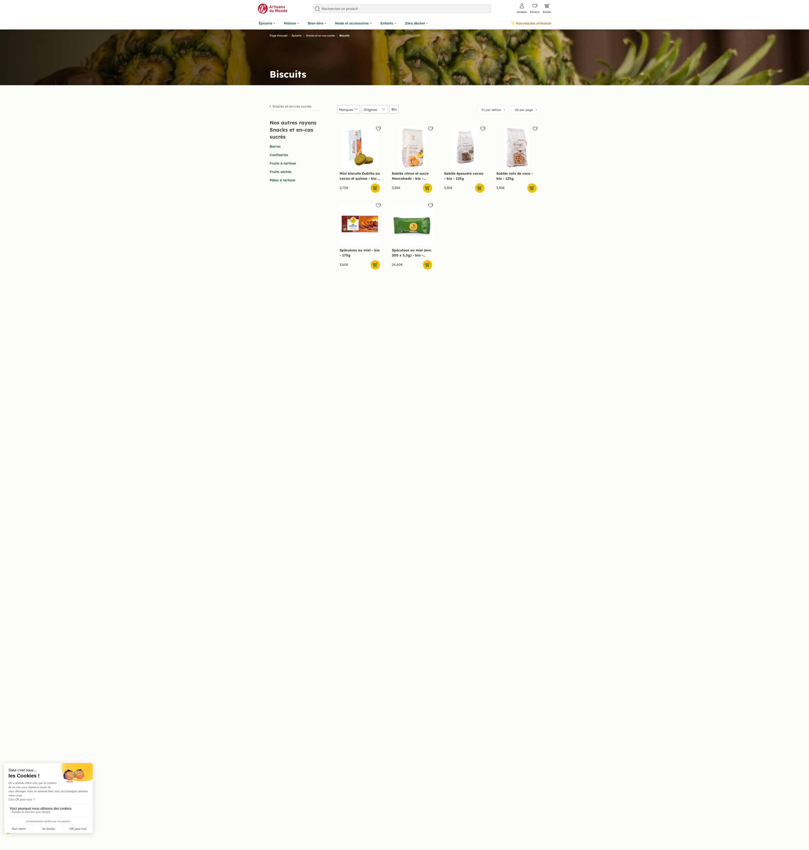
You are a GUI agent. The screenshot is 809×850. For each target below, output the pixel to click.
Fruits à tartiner (283, 163)
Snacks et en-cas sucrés (320, 35)
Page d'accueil (278, 35)
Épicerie (296, 35)
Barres (275, 146)
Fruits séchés (281, 172)
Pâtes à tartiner (283, 180)
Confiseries (279, 155)
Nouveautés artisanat (533, 23)
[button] (375, 188)
